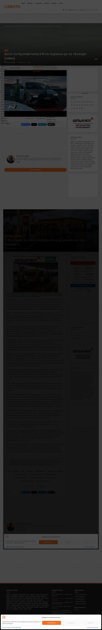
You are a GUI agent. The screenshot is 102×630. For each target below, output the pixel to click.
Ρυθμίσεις (90, 623)
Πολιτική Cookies (6, 627)
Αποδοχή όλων (52, 623)
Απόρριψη (71, 623)
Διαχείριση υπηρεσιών (92, 627)
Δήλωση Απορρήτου (16, 627)
